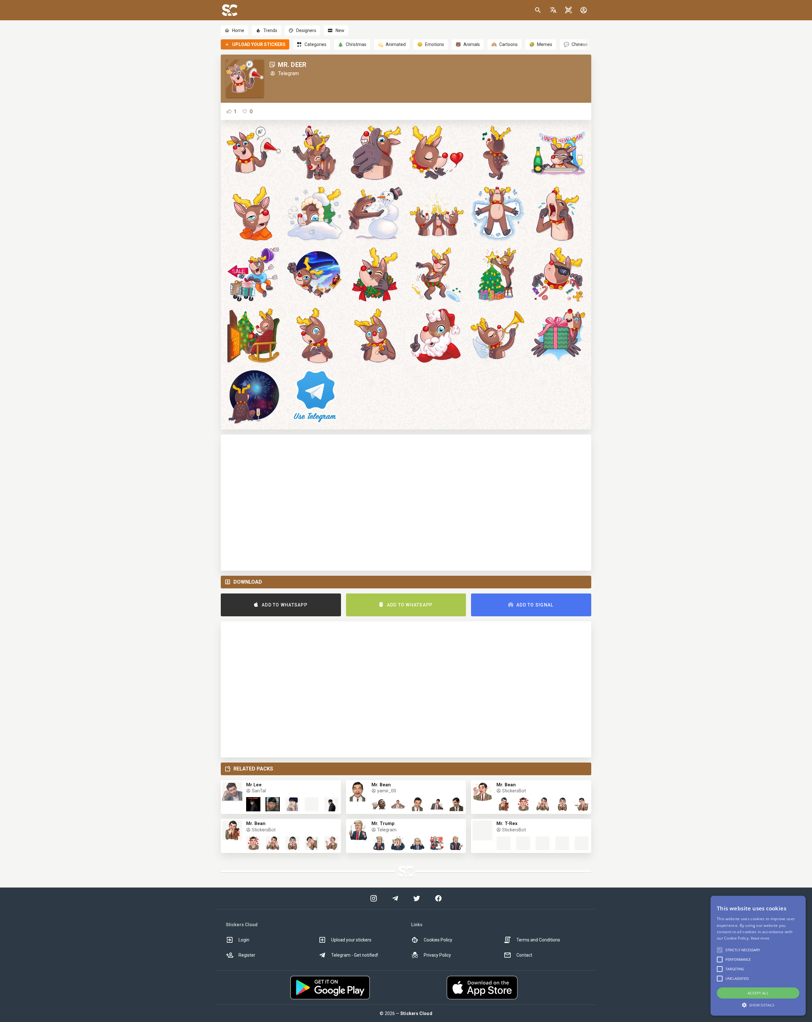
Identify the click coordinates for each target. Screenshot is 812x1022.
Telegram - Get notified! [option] (354, 955)
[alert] (758, 956)
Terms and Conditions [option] (538, 939)
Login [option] (244, 939)
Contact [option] (524, 955)
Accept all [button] (758, 993)
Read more (760, 938)
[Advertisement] (406, 503)
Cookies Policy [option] (438, 939)
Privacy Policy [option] (437, 955)
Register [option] (247, 955)
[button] (553, 10)
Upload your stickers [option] (351, 939)
